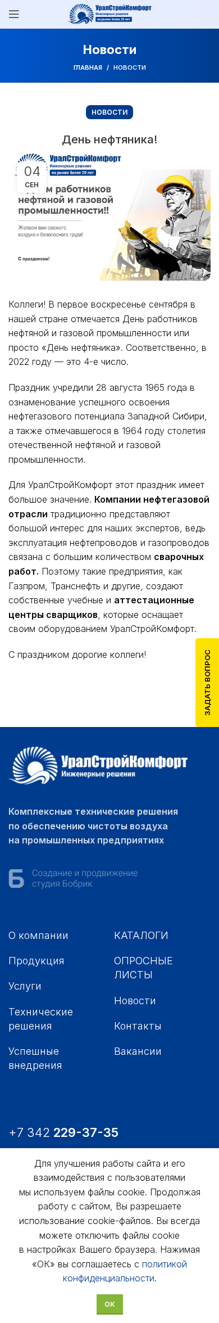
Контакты (138, 1026)
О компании (38, 935)
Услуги (25, 986)
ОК (109, 1304)
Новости (129, 67)
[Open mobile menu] (14, 14)
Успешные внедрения (35, 1058)
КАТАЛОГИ (141, 935)
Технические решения (40, 1019)
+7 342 (65, 1132)
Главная (88, 67)
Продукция (36, 961)
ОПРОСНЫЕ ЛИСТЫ (143, 968)
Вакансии (138, 1051)
